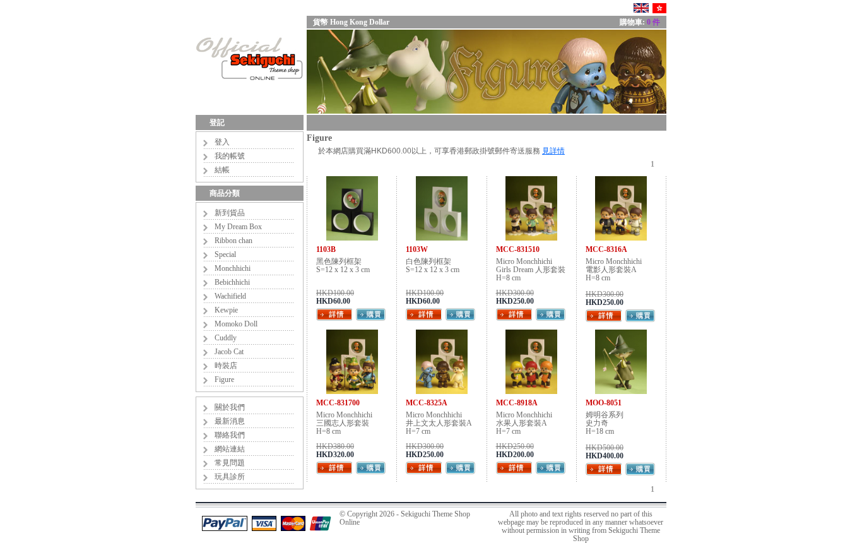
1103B (326, 249)
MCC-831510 (518, 249)
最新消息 (230, 421)
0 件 (653, 22)
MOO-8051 (604, 402)
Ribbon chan (233, 240)
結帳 (222, 169)
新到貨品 (230, 212)
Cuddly (226, 337)
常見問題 (230, 462)
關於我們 (230, 407)
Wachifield (230, 296)
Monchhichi (233, 268)
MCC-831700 (338, 402)
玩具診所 (230, 476)
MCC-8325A (426, 402)
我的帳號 (230, 156)
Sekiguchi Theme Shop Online (404, 518)
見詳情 (553, 150)
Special (225, 254)
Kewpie (226, 310)
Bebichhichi (232, 282)
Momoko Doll (236, 323)
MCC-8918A (517, 402)
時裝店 (226, 365)
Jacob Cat (229, 351)
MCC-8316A (606, 249)
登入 (222, 142)
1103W (417, 249)
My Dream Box (238, 226)
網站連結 (230, 449)
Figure (224, 379)
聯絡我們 (230, 435)
